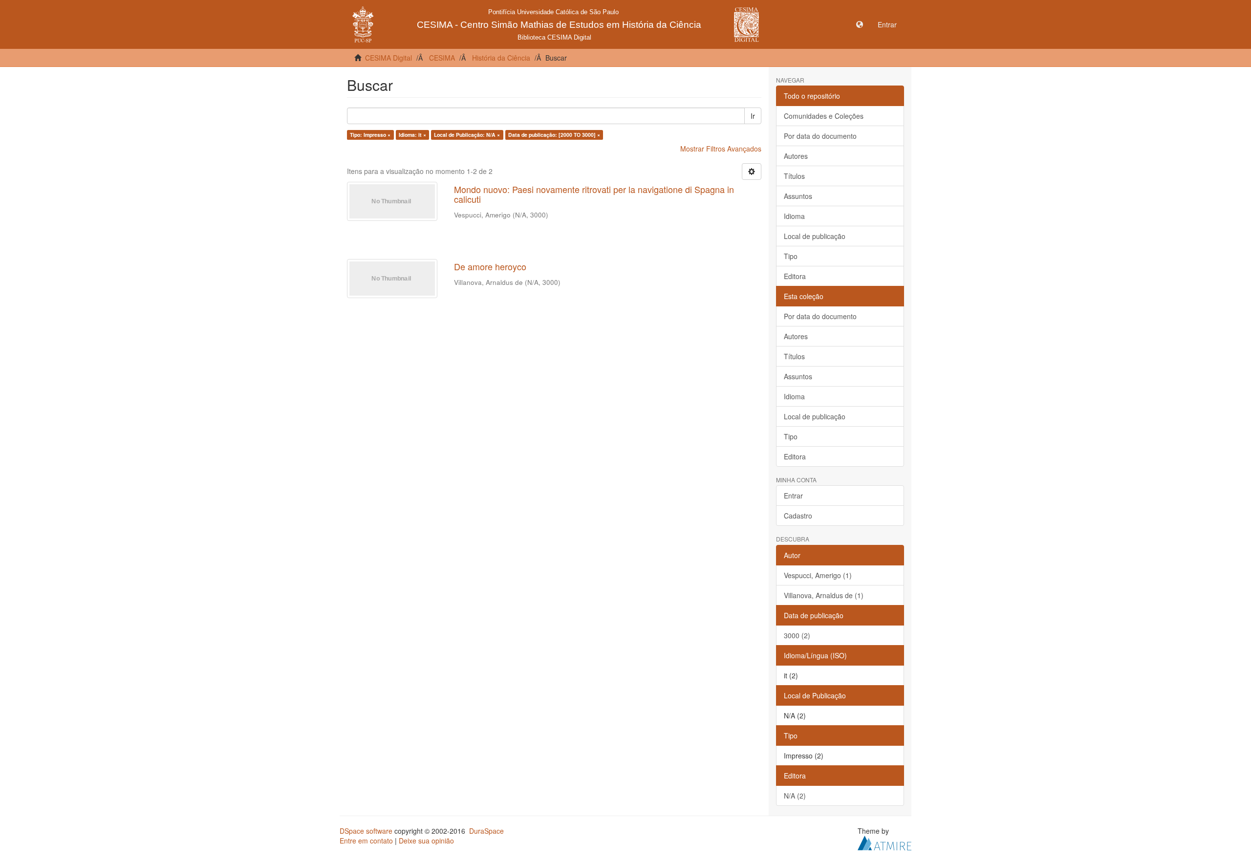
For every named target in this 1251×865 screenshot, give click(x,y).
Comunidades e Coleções (823, 116)
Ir (753, 116)
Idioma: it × (412, 134)
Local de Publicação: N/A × (467, 134)
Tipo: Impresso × (370, 134)
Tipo (791, 256)
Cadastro (798, 515)
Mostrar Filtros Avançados (720, 148)
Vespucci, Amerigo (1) (818, 575)
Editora (795, 276)
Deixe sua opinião (426, 840)
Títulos (794, 176)
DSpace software (366, 831)
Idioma (794, 216)
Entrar (793, 495)
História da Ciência (501, 58)
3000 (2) (797, 635)
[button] (859, 24)
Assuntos (798, 196)
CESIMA (442, 58)
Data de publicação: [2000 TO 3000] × (554, 134)
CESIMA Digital (388, 58)
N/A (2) (795, 795)
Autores (796, 156)
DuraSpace (486, 831)
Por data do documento (820, 136)
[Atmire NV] (884, 841)
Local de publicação (814, 236)
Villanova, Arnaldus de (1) (823, 595)
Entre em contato (366, 840)
